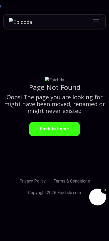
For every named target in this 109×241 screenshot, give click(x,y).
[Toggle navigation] (96, 22)
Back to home (54, 128)
